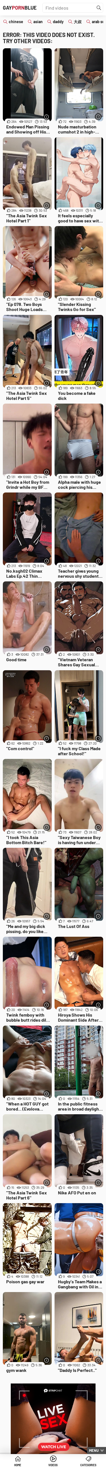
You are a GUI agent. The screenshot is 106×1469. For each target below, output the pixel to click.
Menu (94, 1450)
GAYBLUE (20, 8)
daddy (58, 21)
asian (38, 21)
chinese (16, 21)
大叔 (78, 21)
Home (17, 1465)
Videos (53, 1465)
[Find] (99, 8)
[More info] (46, 116)
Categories (88, 1465)
